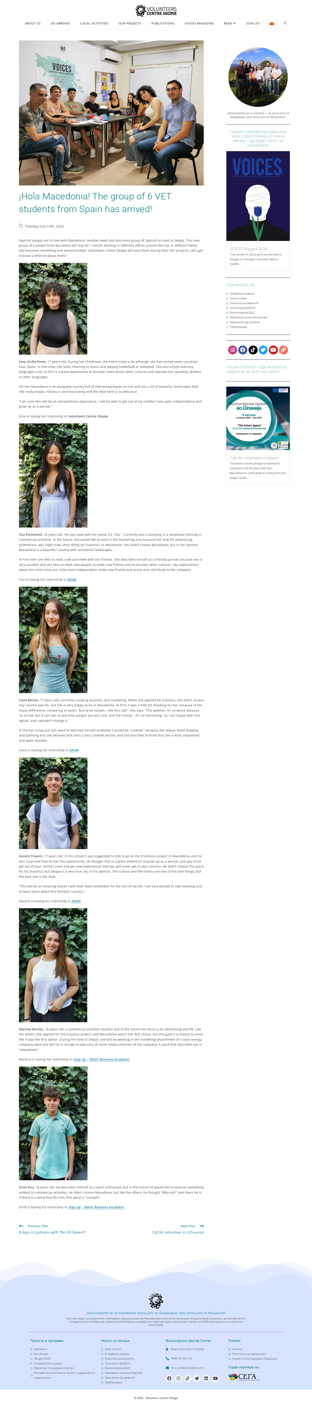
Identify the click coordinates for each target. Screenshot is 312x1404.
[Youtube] (273, 350)
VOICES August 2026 (248, 248)
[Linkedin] (206, 1378)
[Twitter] (263, 350)
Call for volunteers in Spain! (254, 458)
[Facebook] (242, 350)
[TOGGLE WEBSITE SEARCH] (285, 23)
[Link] (283, 350)
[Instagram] (232, 350)
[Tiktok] (253, 350)
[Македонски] (272, 23)
